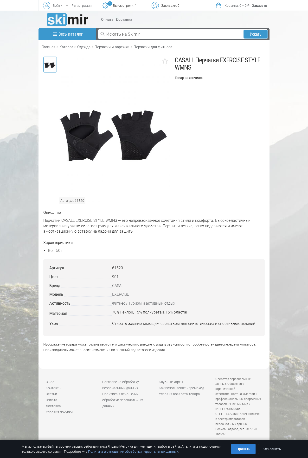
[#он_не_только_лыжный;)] (67, 19)
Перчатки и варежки (112, 47)
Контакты (53, 388)
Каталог (66, 47)
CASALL (118, 285)
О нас (50, 382)
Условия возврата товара (179, 394)
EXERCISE (120, 294)
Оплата (107, 19)
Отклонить (272, 449)
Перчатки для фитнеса (153, 47)
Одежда (83, 47)
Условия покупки (59, 412)
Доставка (124, 19)
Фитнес (118, 303)
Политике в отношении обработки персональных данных (133, 451)
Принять (243, 449)
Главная (48, 47)
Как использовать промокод (181, 388)
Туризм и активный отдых (151, 303)
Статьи (51, 394)
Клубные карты (171, 382)
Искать (256, 34)
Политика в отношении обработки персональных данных (122, 400)
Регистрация (81, 5)
